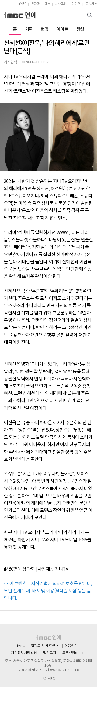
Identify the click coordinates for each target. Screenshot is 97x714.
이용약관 (71, 646)
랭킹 (80, 29)
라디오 (75, 4)
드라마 (35, 4)
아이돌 (62, 29)
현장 (44, 29)
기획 (29, 29)
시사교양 (61, 4)
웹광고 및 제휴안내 (44, 646)
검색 (90, 15)
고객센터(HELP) (74, 653)
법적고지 (49, 653)
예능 (47, 4)
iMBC (22, 4)
